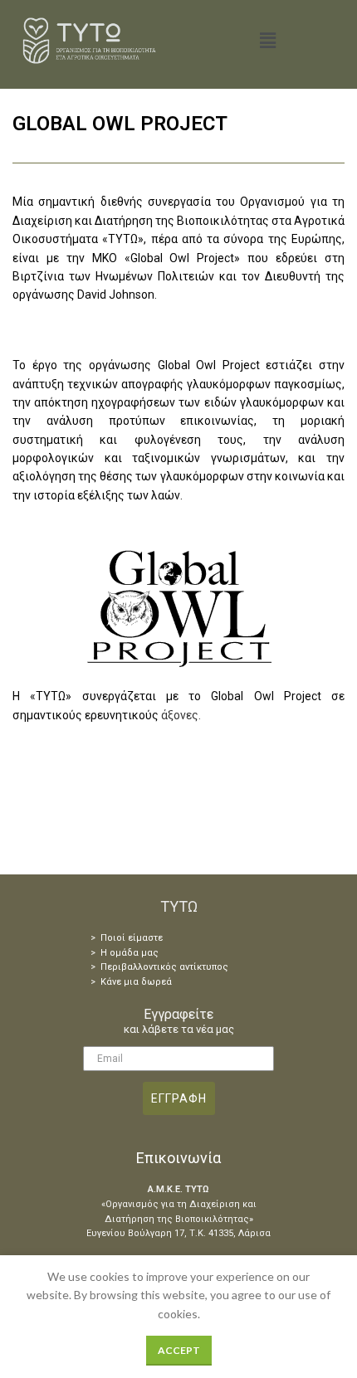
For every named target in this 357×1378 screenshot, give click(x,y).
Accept (179, 1350)
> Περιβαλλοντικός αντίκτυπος (159, 967)
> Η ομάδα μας (124, 952)
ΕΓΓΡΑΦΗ (179, 1098)
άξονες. (181, 715)
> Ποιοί (107, 937)
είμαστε (144, 937)
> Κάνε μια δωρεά (131, 981)
